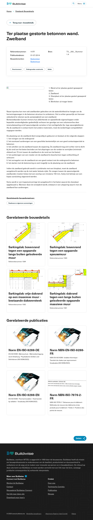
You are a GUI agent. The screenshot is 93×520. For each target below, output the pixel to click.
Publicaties (52, 490)
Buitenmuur (35, 61)
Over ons (51, 483)
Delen (78, 438)
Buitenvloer (35, 58)
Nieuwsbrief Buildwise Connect (19, 490)
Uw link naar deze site (15, 493)
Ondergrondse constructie (34, 69)
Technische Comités (56, 486)
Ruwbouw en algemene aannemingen (21, 203)
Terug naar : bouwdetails (23, 22)
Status (74, 513)
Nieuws (51, 493)
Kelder (50, 69)
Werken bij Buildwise (15, 483)
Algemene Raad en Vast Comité (56, 513)
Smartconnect (16, 69)
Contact (10, 486)
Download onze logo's (16, 497)
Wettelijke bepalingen (33, 513)
